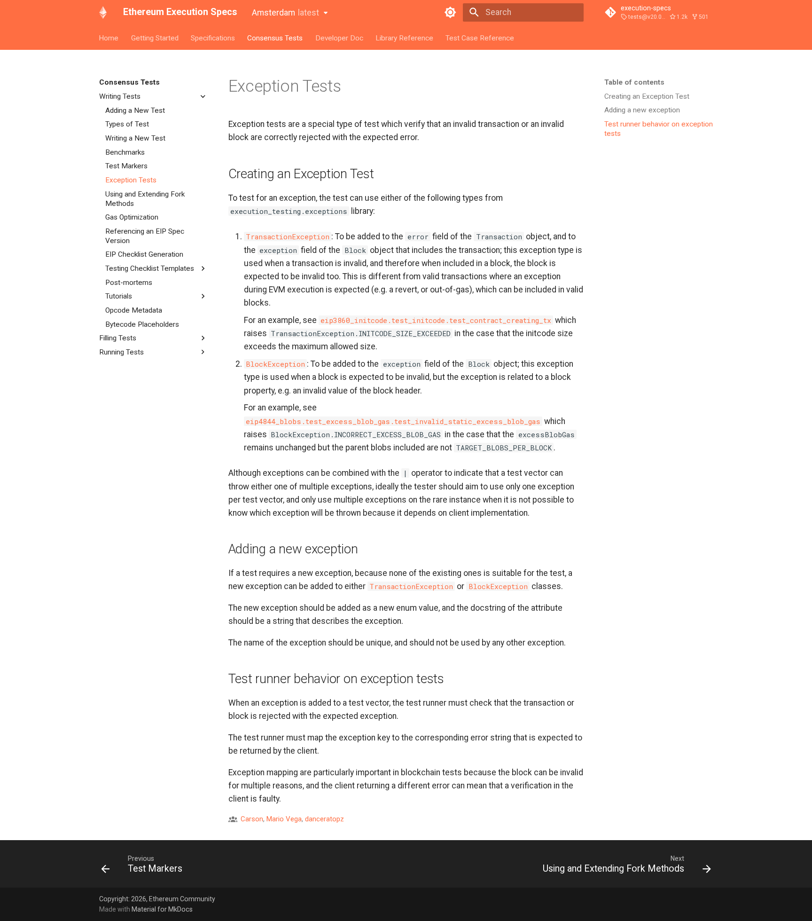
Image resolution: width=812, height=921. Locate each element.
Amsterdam (286, 12)
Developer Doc (339, 37)
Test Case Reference (480, 37)
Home (109, 37)
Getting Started (155, 37)
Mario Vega (284, 819)
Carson (252, 819)
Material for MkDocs (162, 909)
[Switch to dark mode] (450, 12)
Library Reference (404, 37)
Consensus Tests (275, 37)
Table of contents (634, 82)
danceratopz (324, 819)
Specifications (213, 37)
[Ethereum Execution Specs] (103, 12)
